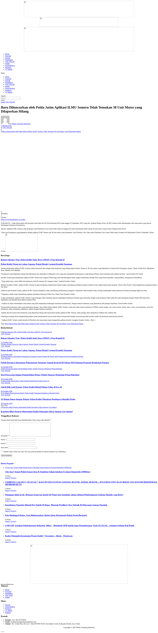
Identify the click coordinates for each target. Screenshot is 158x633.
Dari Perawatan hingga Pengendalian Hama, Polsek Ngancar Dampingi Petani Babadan (40, 375)
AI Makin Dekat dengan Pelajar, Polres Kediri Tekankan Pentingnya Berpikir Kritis (38, 399)
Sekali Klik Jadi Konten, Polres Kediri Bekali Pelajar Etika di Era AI (31, 387)
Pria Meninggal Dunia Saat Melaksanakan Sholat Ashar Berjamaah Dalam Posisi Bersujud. (46, 515)
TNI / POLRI (9, 62)
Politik (7, 64)
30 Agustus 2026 (6, 379)
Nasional (8, 56)
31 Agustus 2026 (6, 342)
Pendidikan (9, 60)
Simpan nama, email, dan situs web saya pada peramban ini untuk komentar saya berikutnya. (34, 452)
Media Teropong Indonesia (21, 124)
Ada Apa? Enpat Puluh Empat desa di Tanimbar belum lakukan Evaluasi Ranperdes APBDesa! (47, 472)
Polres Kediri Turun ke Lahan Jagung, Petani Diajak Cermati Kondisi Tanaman (36, 264)
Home (7, 54)
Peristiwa (8, 67)
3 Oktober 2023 (6, 126)
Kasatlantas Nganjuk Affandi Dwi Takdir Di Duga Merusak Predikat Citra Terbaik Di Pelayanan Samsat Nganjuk (56, 505)
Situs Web (4, 447)
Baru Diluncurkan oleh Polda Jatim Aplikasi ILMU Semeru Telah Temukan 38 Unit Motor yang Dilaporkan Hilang (44, 324)
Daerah (7, 58)
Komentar (5, 436)
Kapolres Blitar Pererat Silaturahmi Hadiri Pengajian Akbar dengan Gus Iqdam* (37, 411)
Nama (3, 439)
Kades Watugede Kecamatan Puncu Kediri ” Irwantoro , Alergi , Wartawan (39, 536)
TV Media (8, 69)
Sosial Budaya (10, 65)
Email (3, 443)
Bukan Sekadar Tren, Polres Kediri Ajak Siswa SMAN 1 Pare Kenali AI (32, 260)
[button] (79, 73)
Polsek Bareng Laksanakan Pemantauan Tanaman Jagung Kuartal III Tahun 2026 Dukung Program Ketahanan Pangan (55, 362)
